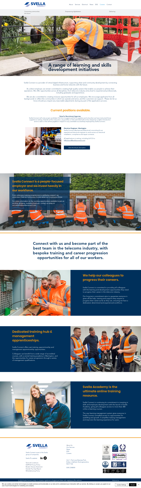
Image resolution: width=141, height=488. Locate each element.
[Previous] (12, 46)
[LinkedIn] (41, 458)
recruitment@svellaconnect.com (24, 205)
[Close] (139, 484)
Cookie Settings (121, 485)
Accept (133, 485)
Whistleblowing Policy (33, 471)
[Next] (128, 46)
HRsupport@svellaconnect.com (74, 140)
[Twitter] (45, 458)
